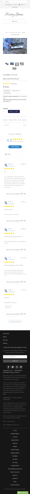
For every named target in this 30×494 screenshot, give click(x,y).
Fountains (15, 459)
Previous (6, 125)
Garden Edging (15, 449)
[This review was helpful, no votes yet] (21, 194)
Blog (15, 481)
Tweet (6, 120)
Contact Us (15, 478)
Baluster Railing (15, 433)
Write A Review (15, 146)
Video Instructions (15, 472)
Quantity (5, 108)
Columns (15, 437)
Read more (7, 187)
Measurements (15, 90)
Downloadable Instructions (15, 469)
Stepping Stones (15, 453)
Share (11, 120)
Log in (15, 4)
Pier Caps (15, 462)
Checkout (15, 7)
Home (15, 430)
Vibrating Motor (15, 465)
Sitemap (5, 343)
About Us (5, 340)
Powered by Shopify (20, 489)
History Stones (12, 489)
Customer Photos (15, 484)
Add (20, 120)
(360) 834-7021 (9, 4)
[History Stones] (15, 15)
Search (5, 337)
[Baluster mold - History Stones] (15, 46)
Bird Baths (15, 456)
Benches (15, 443)
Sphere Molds (15, 440)
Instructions (7, 93)
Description (7, 90)
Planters (15, 446)
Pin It (16, 120)
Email (25, 120)
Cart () (22, 4)
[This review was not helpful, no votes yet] (24, 194)
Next (24, 125)
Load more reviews (15, 321)
